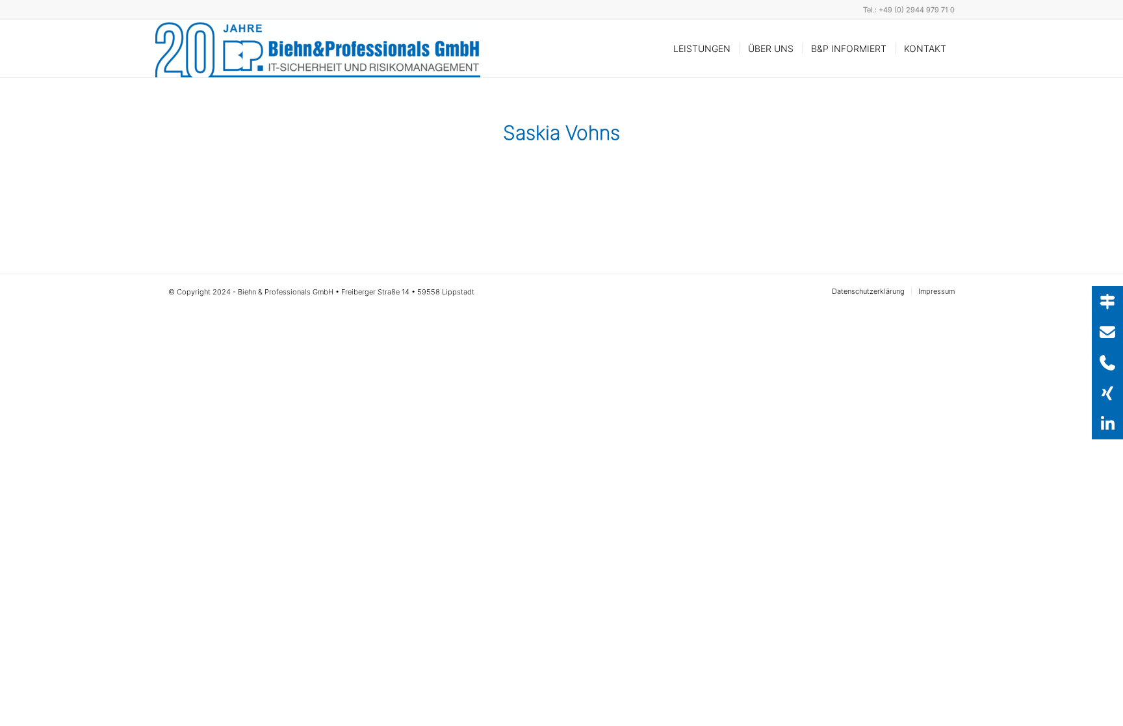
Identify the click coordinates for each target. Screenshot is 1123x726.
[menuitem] (702, 48)
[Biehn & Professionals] (317, 48)
